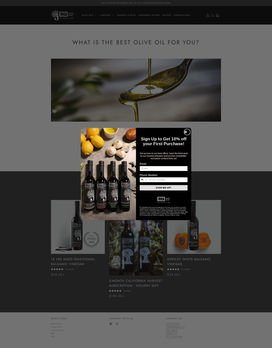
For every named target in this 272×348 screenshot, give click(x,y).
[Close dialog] (187, 132)
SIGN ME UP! (163, 187)
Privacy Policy (169, 215)
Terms (178, 215)
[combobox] (144, 179)
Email (143, 164)
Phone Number (149, 175)
